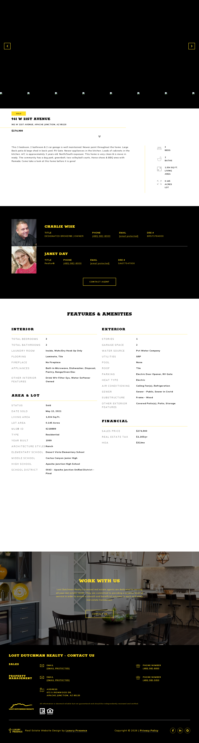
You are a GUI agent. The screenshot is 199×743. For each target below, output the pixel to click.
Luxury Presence (76, 730)
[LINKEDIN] (180, 730)
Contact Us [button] (99, 614)
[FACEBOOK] (173, 730)
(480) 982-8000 (101, 236)
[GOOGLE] (187, 730)
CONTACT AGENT (99, 282)
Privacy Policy (149, 730)
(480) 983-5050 (151, 680)
